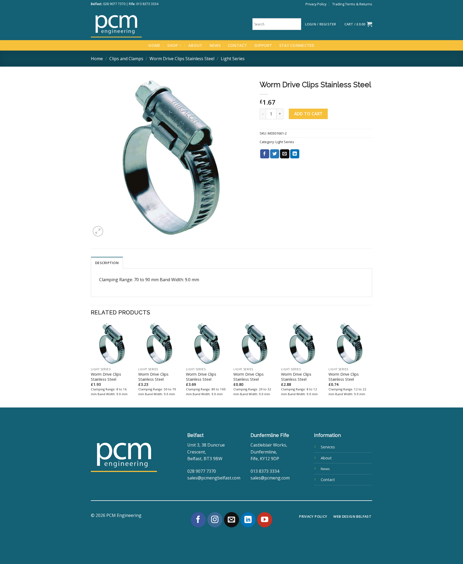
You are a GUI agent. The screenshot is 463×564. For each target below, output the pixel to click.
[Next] (371, 364)
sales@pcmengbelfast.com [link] (213, 478)
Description (107, 262)
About (195, 45)
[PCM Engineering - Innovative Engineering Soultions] (131, 24)
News (215, 45)
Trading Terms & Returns (352, 4)
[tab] (107, 262)
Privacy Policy (315, 4)
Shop (172, 45)
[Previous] (91, 364)
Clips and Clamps (126, 59)
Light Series (233, 59)
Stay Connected (297, 45)
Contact (237, 45)
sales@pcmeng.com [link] (270, 478)
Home (154, 45)
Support (263, 45)
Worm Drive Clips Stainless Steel (182, 59)
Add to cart (308, 114)
